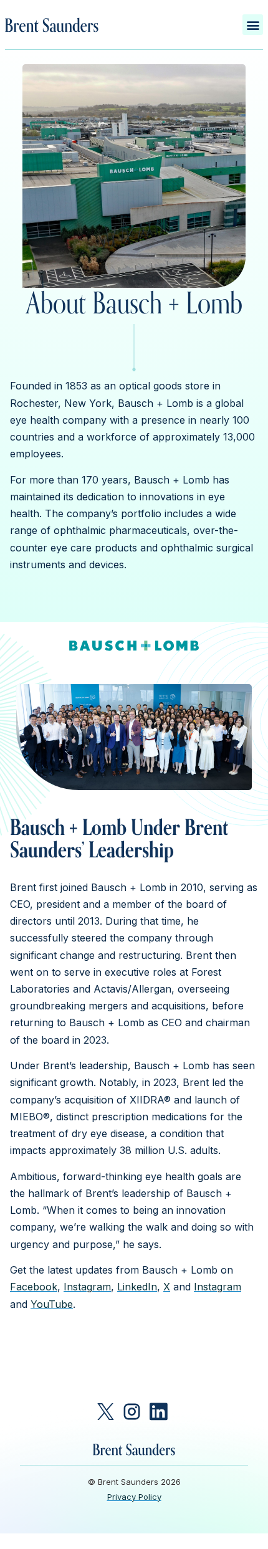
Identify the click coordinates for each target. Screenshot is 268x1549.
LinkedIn (137, 1286)
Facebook (33, 1286)
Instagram (87, 1286)
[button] (252, 24)
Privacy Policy (134, 1497)
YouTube (52, 1304)
